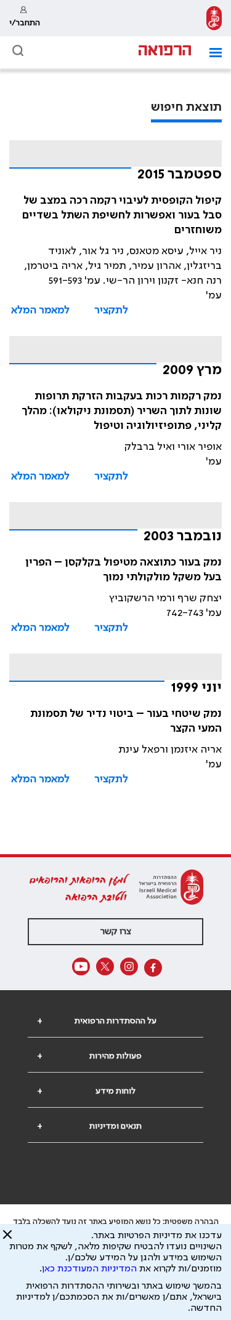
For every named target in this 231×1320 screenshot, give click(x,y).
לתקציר (111, 310)
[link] (214, 18)
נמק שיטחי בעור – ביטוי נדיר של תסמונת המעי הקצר (126, 721)
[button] (211, 52)
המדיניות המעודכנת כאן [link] (89, 1269)
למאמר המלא (40, 310)
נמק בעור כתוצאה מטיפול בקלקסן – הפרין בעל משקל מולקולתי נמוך (123, 570)
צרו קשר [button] (115, 932)
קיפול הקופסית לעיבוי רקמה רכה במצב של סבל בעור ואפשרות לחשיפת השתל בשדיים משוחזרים (122, 215)
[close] (7, 1239)
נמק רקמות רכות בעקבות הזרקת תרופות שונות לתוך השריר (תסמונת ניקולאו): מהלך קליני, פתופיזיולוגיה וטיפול (122, 411)
